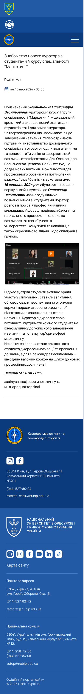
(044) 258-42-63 (18, 651)
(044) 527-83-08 (18, 656)
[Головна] (9, 9)
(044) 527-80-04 (18, 488)
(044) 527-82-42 (18, 601)
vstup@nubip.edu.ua (22, 663)
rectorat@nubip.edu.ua (23, 609)
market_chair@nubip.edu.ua (27, 496)
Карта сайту (17, 565)
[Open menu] (75, 39)
